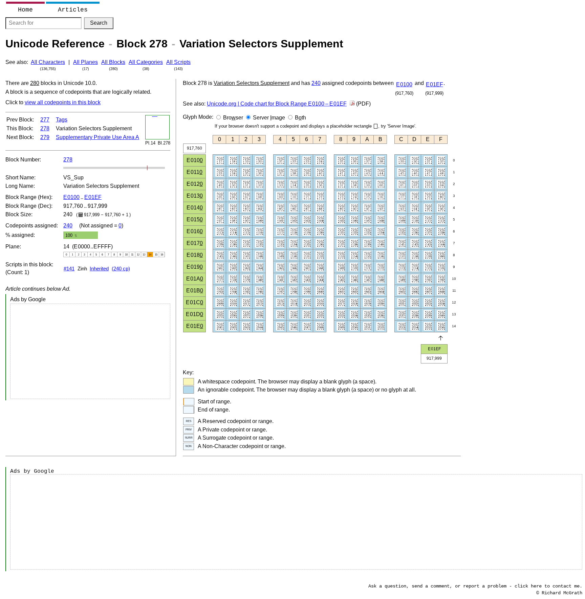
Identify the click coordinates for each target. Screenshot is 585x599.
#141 (69, 268)
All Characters (48, 62)
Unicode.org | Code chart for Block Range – (277, 104)
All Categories (146, 62)
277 (44, 120)
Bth (300, 117)
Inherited (99, 268)
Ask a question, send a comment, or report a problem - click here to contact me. (475, 586)
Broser (233, 117)
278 (44, 128)
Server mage (269, 117)
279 (44, 137)
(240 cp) (121, 268)
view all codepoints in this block (63, 102)
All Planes (85, 62)
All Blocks (113, 62)
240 (67, 225)
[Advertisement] (90, 351)
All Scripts (178, 62)
